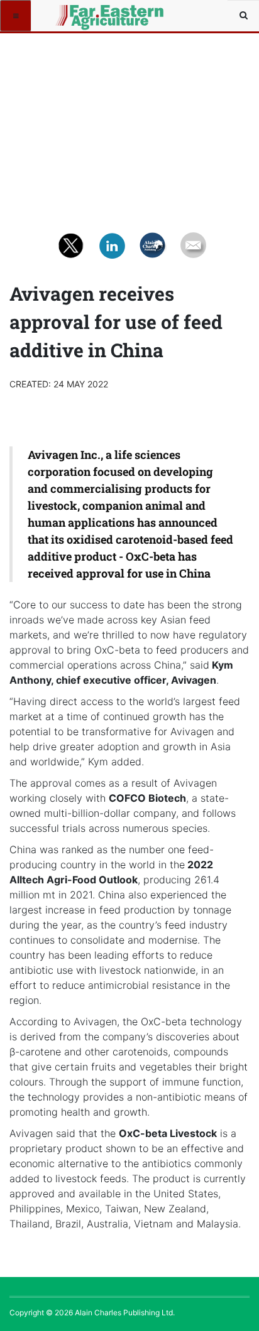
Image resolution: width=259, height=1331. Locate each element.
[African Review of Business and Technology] (76, 15)
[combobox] (243, 15)
